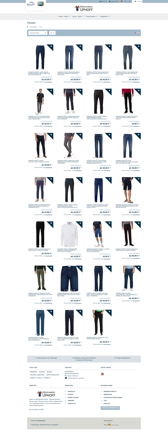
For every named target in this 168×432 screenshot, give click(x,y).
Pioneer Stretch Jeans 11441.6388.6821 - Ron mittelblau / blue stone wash (38, 339)
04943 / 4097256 (72, 376)
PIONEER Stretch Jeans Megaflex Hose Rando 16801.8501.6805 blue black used (127, 73)
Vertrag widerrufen (110, 408)
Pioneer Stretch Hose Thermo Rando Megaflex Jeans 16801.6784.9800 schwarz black (97, 118)
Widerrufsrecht (110, 391)
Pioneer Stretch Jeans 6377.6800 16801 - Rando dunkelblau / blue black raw (68, 339)
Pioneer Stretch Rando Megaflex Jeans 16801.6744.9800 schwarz (39, 250)
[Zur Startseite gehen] (27, 26)
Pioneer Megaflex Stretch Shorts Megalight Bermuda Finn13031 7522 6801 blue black (127, 206)
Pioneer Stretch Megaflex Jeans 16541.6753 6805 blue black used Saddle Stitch (97, 206)
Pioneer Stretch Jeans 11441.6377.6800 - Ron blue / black (38, 161)
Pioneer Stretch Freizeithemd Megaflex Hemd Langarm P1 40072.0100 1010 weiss (67, 250)
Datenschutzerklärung (113, 397)
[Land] (121, 1)
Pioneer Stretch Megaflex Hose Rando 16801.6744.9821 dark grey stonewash (68, 162)
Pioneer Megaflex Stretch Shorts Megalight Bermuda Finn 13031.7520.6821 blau (98, 250)
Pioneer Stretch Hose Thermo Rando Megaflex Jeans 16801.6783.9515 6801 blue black (67, 206)
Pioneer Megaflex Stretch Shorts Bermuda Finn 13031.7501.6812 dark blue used (68, 295)
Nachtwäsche (52, 375)
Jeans (49, 372)
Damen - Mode (63, 16)
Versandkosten (48, 82)
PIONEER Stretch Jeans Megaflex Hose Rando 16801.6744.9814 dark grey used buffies (39, 118)
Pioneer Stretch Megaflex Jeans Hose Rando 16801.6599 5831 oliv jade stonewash (40, 295)
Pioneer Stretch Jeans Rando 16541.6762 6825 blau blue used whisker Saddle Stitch (96, 162)
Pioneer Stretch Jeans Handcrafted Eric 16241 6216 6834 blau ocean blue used (127, 162)
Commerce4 (41, 420)
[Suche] (125, 1)
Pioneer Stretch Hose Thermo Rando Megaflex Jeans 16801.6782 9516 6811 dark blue (39, 73)
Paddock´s (70, 403)
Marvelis (70, 391)
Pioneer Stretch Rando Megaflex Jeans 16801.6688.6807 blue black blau (98, 73)
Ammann (69, 400)
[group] (40, 57)
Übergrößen (104, 16)
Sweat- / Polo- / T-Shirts (40, 378)
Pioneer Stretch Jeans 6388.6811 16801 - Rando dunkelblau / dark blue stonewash (97, 295)
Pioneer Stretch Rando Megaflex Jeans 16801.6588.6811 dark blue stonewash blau (39, 206)
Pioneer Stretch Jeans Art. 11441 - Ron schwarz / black (98, 338)
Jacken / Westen (37, 375)
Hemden (33, 372)
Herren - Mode (77, 16)
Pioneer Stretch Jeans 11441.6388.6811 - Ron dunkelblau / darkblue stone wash (126, 295)
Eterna (69, 394)
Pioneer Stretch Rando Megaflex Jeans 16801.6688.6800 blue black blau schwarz (68, 118)
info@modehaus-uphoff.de (76, 378)
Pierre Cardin (71, 397)
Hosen (42, 372)
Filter (138, 33)
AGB (105, 400)
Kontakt (107, 403)
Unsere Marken (91, 16)
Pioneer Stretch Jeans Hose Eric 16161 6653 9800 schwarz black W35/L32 (127, 118)
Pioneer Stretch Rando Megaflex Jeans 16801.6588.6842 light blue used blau (68, 73)
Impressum (108, 394)
